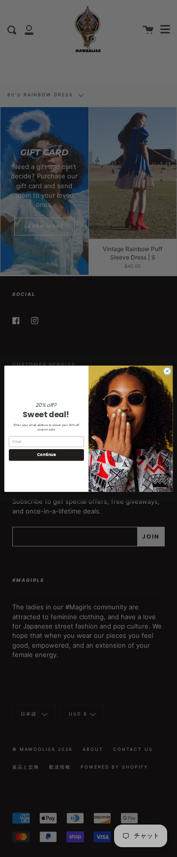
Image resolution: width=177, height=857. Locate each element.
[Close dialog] (167, 370)
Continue (46, 454)
